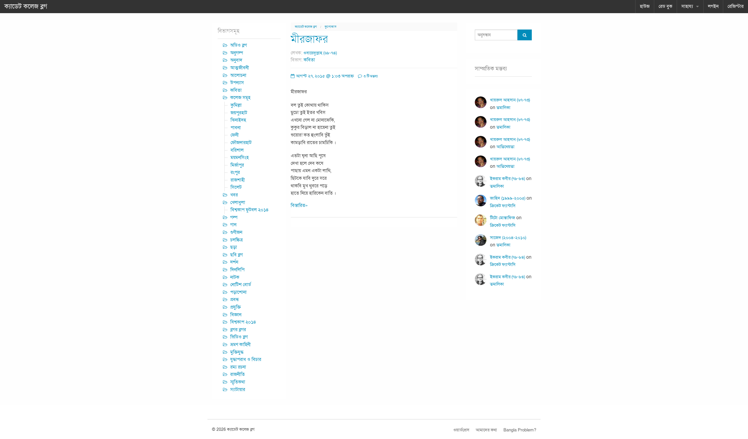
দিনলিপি (237, 270)
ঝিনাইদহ (238, 120)
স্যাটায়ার (237, 389)
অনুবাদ (236, 60)
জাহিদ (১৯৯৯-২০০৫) (507, 198)
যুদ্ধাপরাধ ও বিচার (245, 359)
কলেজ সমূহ (240, 97)
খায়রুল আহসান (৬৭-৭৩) (510, 100)
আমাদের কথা (486, 430)
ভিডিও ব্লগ (239, 337)
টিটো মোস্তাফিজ (502, 218)
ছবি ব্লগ (236, 255)
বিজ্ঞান (235, 315)
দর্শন (234, 262)
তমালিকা (503, 107)
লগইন (713, 6)
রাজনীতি (237, 374)
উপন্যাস (237, 82)
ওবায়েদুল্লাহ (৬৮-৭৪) (320, 53)
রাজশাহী (238, 180)
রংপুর (235, 172)
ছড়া (233, 247)
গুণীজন (236, 232)
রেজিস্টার (736, 6)
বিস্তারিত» (299, 205)
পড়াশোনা (238, 292)
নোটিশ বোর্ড (240, 284)
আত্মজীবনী (239, 68)
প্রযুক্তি (235, 307)
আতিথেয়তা (505, 147)
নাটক (234, 277)
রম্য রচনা (238, 367)
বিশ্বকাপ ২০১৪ (243, 322)
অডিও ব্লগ (238, 45)
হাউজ (645, 6)
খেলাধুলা (237, 202)
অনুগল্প (236, 53)
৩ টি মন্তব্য (370, 76)
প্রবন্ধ (234, 299)
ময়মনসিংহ (240, 157)
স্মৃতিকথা (237, 382)
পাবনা (236, 128)
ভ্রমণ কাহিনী (240, 344)
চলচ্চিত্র (236, 240)
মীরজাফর (309, 39)
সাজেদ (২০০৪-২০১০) (508, 238)
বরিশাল (237, 150)
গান (233, 225)
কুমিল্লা (236, 105)
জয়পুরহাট (239, 113)
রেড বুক (665, 6)
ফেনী (235, 135)
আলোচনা (238, 75)
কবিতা (309, 60)
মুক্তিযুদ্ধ (236, 352)
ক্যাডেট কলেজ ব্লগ (25, 6)
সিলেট (236, 187)
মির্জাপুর (237, 165)
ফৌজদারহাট (241, 142)
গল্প (234, 217)
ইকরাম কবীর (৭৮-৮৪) (507, 179)
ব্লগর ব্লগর (238, 329)
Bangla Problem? (519, 430)
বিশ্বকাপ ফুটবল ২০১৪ (250, 210)
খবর (234, 195)
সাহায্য (687, 6)
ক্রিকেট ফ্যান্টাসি (502, 206)
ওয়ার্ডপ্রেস (461, 430)
